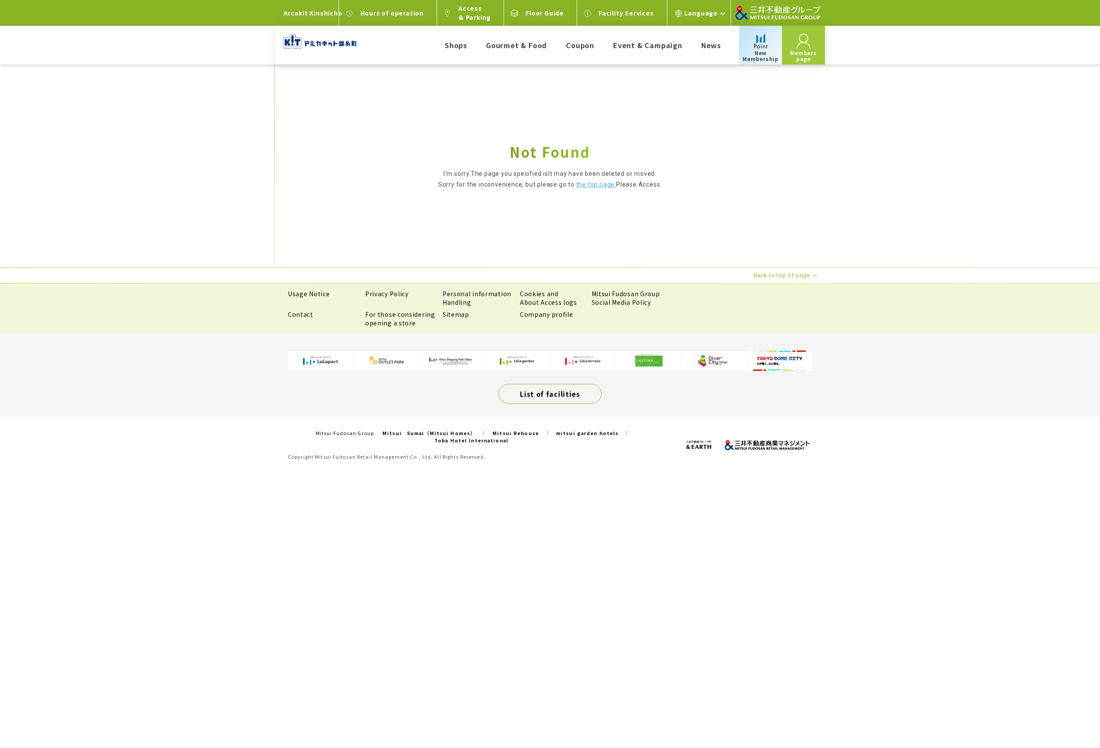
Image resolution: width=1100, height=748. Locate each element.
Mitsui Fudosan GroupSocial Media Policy (626, 298)
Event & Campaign (647, 45)
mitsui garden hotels (587, 432)
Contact (300, 314)
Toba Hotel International (471, 440)
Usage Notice (309, 293)
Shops (456, 45)
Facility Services (626, 13)
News (711, 45)
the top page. (596, 184)
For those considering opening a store (400, 318)
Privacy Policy (387, 293)
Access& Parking (474, 12)
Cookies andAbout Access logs (548, 298)
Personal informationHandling (477, 298)
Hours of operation (392, 13)
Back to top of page (1066, 714)
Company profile (546, 314)
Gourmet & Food (516, 45)
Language (701, 13)
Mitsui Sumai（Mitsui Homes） (428, 432)
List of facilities (550, 394)
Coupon (580, 45)
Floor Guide (545, 13)
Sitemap (456, 314)
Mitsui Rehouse (515, 432)
